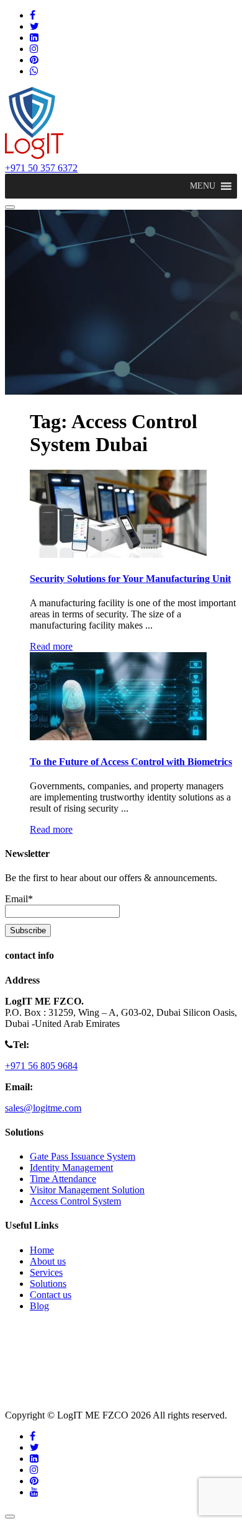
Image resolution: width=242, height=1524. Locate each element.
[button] (202, 186)
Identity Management (71, 1167)
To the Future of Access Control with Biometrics (131, 761)
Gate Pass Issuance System (82, 1156)
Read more (51, 646)
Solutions (48, 1283)
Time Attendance (63, 1178)
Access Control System (75, 1201)
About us (48, 1261)
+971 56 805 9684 (41, 1065)
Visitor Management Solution (87, 1190)
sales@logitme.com (43, 1108)
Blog (39, 1306)
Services (46, 1272)
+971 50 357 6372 (41, 168)
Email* (19, 899)
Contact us (50, 1294)
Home (42, 1250)
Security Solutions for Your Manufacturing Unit (130, 578)
